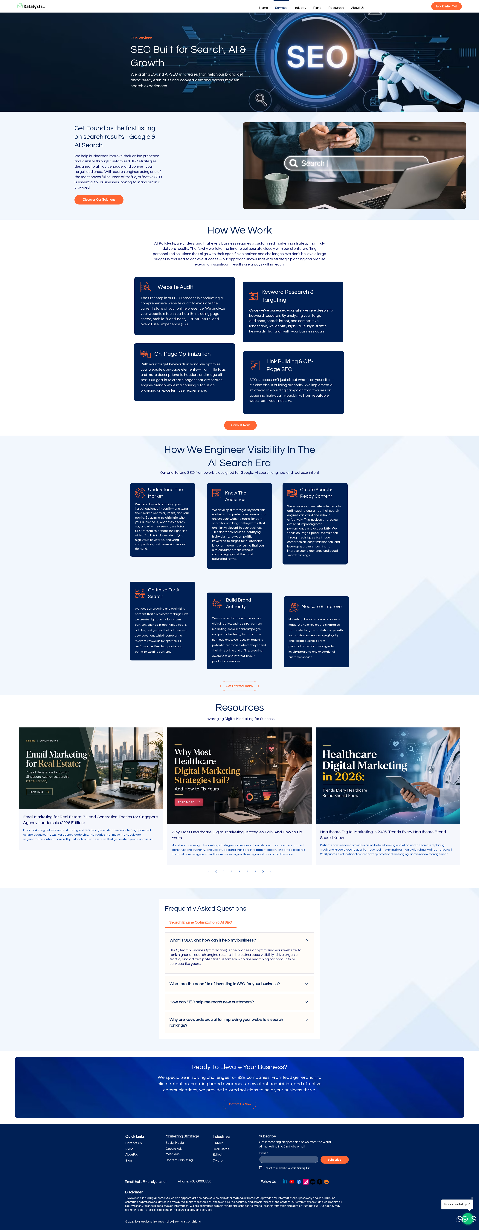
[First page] (208, 871)
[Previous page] (216, 871)
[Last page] (271, 871)
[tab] (201, 922)
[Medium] (312, 1182)
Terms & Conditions (187, 1221)
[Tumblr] (319, 1182)
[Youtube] (292, 1182)
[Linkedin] (285, 1182)
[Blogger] (326, 1182)
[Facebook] (299, 1182)
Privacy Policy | (164, 1221)
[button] (138, 1143)
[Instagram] (306, 1182)
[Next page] (263, 871)
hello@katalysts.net (151, 1182)
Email (263, 1152)
